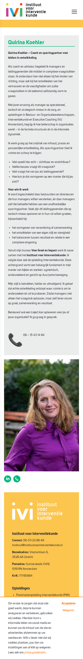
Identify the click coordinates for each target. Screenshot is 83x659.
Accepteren (69, 603)
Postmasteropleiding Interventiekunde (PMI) (43, 595)
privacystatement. (35, 652)
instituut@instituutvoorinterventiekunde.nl (37, 545)
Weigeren (68, 610)
